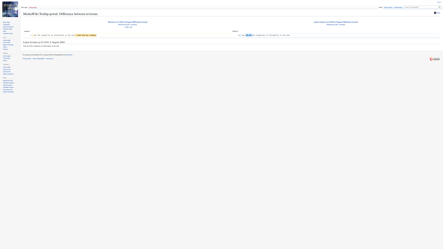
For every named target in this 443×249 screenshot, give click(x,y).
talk (128, 24)
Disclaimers (49, 58)
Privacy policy (27, 58)
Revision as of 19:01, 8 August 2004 (122, 22)
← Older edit (127, 27)
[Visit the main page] (10, 9)
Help (438, 13)
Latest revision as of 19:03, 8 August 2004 (330, 22)
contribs (133, 24)
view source (142, 22)
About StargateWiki (39, 58)
